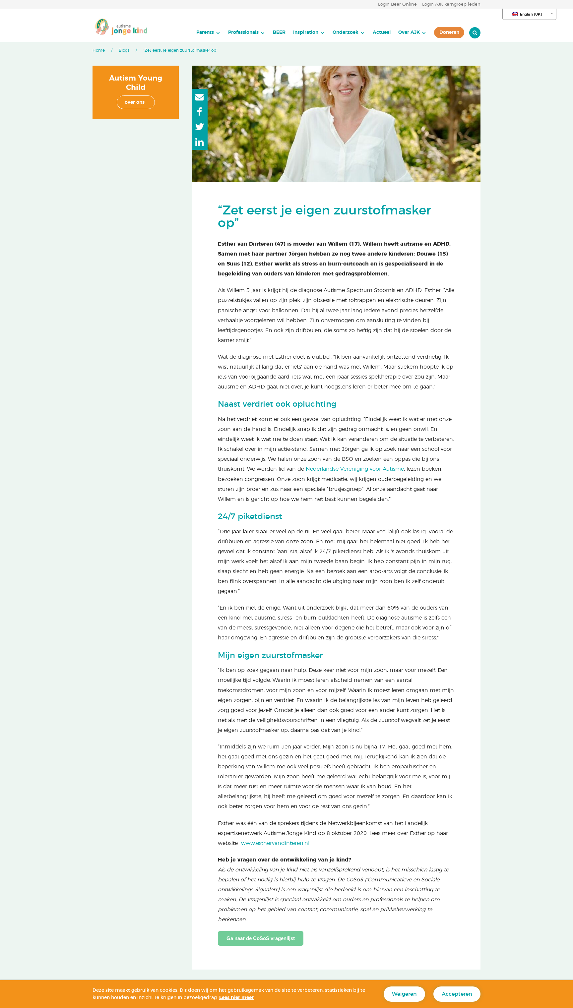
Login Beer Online (397, 4)
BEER (279, 32)
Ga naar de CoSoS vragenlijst (260, 938)
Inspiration (305, 32)
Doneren (449, 32)
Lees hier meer (236, 997)
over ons (135, 102)
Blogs (124, 50)
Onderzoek (345, 32)
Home (99, 50)
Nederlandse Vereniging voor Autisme (355, 469)
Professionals (243, 32)
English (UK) (531, 14)
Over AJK (409, 32)
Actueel (382, 32)
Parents (205, 32)
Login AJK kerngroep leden (451, 4)
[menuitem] (208, 32)
